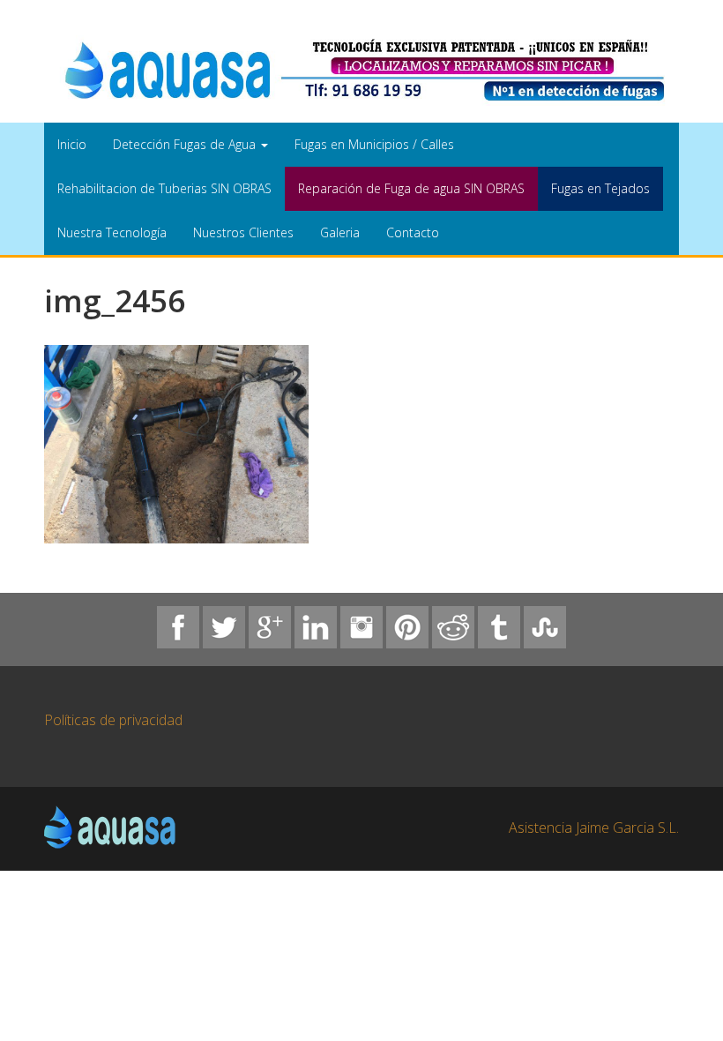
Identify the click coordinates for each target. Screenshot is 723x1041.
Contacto (412, 232)
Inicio (71, 144)
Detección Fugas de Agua (186, 144)
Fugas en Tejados (600, 188)
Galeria (340, 232)
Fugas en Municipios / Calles (374, 144)
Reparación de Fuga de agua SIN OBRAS (411, 188)
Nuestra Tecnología (112, 232)
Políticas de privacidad (113, 720)
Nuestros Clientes (243, 232)
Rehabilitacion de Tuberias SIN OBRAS (164, 188)
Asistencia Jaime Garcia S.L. (594, 827)
